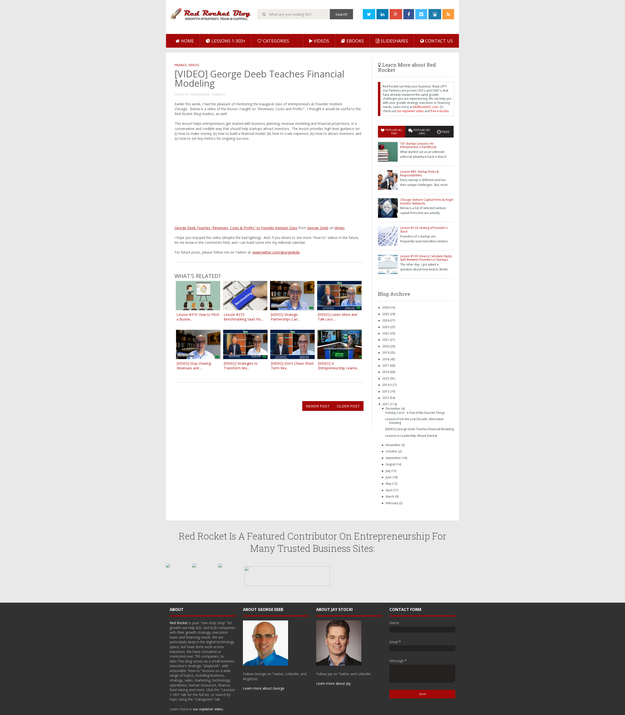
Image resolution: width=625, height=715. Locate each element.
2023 (386, 327)
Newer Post (318, 406)
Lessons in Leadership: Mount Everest (411, 436)
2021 (386, 340)
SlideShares (393, 41)
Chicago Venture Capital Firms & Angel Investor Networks (426, 201)
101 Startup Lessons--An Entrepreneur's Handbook (418, 145)
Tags (445, 131)
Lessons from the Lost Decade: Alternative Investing (414, 421)
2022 (386, 333)
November (393, 445)
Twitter (277, 674)
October (392, 451)
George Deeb (317, 227)
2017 (386, 365)
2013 (386, 391)
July (388, 471)
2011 (386, 404)
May (389, 483)
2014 (386, 385)
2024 (386, 320)
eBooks (354, 41)
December (393, 408)
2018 (386, 359)
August (391, 464)
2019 (386, 353)
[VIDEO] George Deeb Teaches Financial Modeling (419, 429)
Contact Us (438, 41)
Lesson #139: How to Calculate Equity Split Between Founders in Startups (426, 258)
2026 (386, 307)
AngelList (250, 678)
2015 (386, 378)
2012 (386, 398)
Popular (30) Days (421, 131)
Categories (275, 41)
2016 (386, 372)
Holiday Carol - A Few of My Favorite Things (415, 413)
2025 (386, 314)
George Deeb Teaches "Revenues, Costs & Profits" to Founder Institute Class (236, 227)
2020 (386, 346)
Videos (320, 41)
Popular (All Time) (393, 131)
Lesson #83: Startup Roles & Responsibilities (419, 173)
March (390, 496)
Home (187, 41)
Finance (181, 65)
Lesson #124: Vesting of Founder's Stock (424, 229)
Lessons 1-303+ (227, 41)
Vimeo (339, 227)
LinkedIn (292, 674)
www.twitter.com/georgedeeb (276, 252)
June (389, 477)
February (392, 503)
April (389, 490)
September (394, 458)
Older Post (348, 406)
